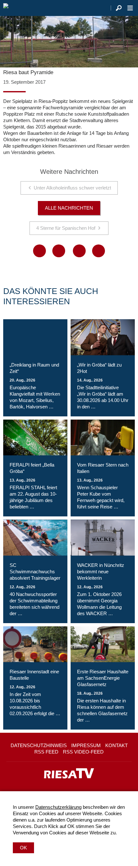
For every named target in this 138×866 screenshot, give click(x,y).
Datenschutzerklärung (58, 807)
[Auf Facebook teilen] (39, 250)
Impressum (86, 745)
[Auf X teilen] (58, 250)
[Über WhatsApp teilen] (79, 250)
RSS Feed (46, 751)
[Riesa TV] (5, 8)
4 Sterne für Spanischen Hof (65, 228)
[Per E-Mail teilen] (98, 250)
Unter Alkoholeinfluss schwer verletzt (72, 187)
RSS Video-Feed (83, 751)
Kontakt (116, 745)
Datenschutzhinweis (39, 745)
